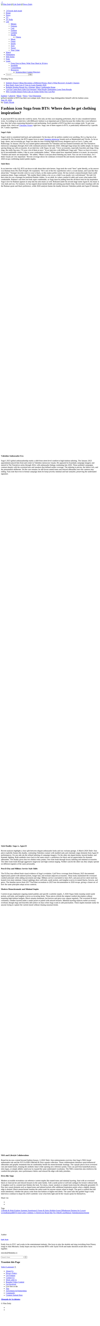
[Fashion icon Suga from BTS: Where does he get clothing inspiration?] (17, 1235)
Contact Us (10, 1278)
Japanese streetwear (51, 139)
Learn (8, 61)
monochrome (84, 1213)
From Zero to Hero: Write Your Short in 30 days (29, 63)
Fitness (18, 37)
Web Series (10, 57)
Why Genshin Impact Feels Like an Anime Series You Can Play (30, 92)
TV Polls (9, 19)
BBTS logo (16, 1213)
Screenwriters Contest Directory (28, 72)
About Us (9, 1271)
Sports (13, 44)
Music (13, 39)
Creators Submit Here (14, 1295)
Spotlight (14, 65)
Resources (15, 70)
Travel (13, 48)
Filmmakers (10, 55)
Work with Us (11, 1280)
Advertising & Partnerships (16, 1291)
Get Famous (10, 1275)
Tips (7, 1289)
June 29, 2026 (6, 100)
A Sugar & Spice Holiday (46, 1210)
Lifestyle (12, 96)
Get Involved (11, 1284)
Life (7, 22)
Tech (13, 46)
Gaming (14, 33)
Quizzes (14, 26)
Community (10, 1293)
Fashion (14, 30)
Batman (9, 1213)
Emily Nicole (9, 102)
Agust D (59, 1210)
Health (13, 35)
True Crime (15, 50)
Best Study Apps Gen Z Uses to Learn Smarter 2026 (26, 85)
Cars (12, 28)
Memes (13, 24)
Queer (13, 41)
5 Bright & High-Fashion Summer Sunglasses (18, 1210)
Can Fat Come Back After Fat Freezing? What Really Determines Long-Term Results (39, 89)
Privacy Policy (11, 1273)
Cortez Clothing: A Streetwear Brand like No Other (40, 1213)
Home (8, 13)
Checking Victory (26, 125)
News (8, 15)
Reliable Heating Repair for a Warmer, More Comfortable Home (30, 87)
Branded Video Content (15, 1282)
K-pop (62, 1213)
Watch (8, 52)
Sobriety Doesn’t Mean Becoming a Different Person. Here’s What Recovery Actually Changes (42, 83)
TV (7, 17)
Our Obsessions (35, 96)
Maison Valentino (72, 1213)
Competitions (16, 68)
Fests (8, 59)
